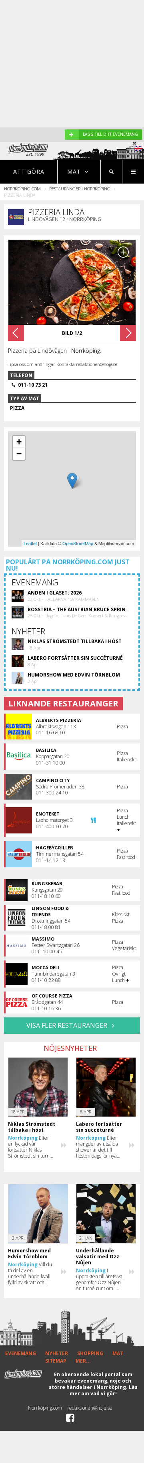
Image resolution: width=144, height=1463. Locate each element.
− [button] (19, 454)
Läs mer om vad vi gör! (104, 1390)
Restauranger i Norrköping (79, 189)
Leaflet (30, 543)
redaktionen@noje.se (89, 1407)
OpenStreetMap (77, 543)
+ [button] (19, 442)
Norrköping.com (22, 189)
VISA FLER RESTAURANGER (67, 1025)
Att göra (28, 171)
